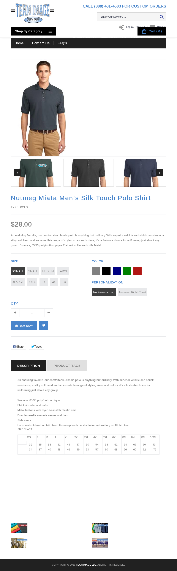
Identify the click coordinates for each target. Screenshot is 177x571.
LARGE (63, 271)
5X (64, 282)
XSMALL (18, 271)
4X (54, 282)
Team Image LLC (86, 564)
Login (129, 27)
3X (43, 282)
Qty (14, 303)
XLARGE (18, 282)
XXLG (32, 282)
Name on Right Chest (132, 292)
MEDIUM (48, 271)
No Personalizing (103, 292)
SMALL (33, 271)
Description (28, 365)
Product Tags (67, 365)
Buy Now (26, 325)
